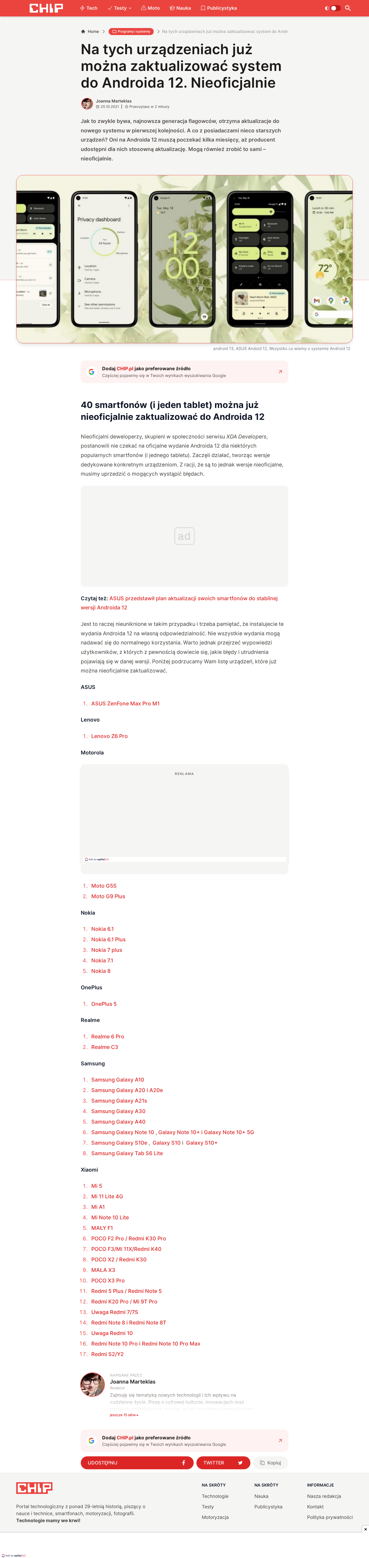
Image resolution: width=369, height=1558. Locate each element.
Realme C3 (104, 1047)
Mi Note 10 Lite (110, 1217)
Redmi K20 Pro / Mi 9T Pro (124, 1301)
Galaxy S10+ (202, 1143)
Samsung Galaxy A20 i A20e (127, 1090)
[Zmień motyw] (333, 8)
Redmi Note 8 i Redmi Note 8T (128, 1322)
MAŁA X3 (103, 1270)
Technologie (215, 1496)
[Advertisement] (184, 816)
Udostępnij (103, 1463)
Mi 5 (96, 1186)
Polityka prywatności (330, 1517)
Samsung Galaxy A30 (118, 1111)
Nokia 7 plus (106, 950)
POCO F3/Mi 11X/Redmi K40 (126, 1249)
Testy (120, 8)
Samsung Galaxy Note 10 (122, 1132)
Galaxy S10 (167, 1143)
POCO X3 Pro (108, 1280)
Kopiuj (274, 1463)
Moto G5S (104, 886)
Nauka (183, 8)
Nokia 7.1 (102, 960)
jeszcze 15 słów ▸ (124, 1415)
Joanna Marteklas (114, 101)
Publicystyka (222, 8)
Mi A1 (98, 1207)
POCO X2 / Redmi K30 (119, 1259)
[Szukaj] (348, 8)
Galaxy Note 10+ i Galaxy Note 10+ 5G (206, 1132)
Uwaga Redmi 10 (112, 1333)
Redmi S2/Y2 (107, 1354)
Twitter (213, 1463)
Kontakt (315, 1506)
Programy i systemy (134, 31)
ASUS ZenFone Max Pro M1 (125, 703)
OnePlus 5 (104, 1004)
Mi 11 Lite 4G (107, 1196)
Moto (154, 8)
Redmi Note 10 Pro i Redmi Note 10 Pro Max (145, 1343)
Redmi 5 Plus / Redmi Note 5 (126, 1291)
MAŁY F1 (102, 1228)
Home (93, 31)
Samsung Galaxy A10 (117, 1079)
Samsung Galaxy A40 (118, 1121)
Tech (92, 8)
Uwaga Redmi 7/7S (114, 1312)
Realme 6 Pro (107, 1036)
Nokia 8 (100, 971)
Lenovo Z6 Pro (109, 736)
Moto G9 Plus (108, 896)
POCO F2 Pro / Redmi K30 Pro (128, 1238)
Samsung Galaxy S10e (119, 1143)
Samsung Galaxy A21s (119, 1100)
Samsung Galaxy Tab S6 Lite (127, 1153)
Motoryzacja (215, 1517)
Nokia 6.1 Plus (108, 939)
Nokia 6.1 (102, 929)
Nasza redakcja (324, 1496)
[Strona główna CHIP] (46, 8)
